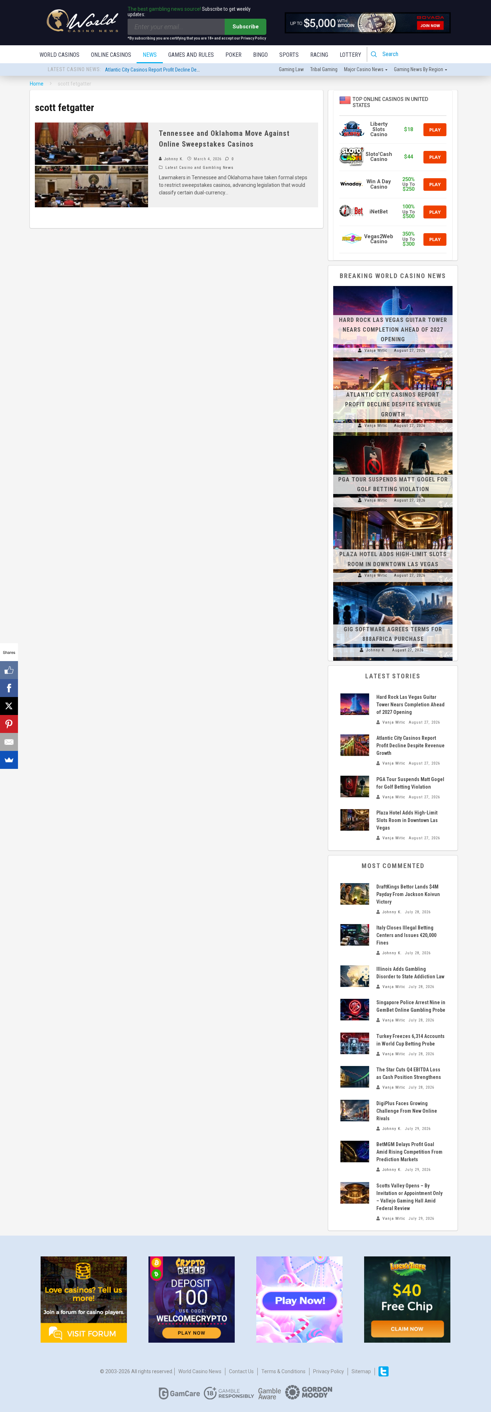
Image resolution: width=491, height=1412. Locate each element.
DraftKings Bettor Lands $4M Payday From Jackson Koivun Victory (408, 894)
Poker (233, 54)
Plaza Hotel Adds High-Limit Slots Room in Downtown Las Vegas (407, 820)
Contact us (241, 1371)
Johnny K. (173, 159)
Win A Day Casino (379, 184)
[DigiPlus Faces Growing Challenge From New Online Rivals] (354, 1110)
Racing (319, 54)
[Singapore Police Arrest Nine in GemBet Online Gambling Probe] (354, 1009)
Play (435, 129)
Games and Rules (191, 54)
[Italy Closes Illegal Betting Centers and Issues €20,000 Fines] (354, 935)
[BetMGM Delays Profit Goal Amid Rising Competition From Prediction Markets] (354, 1151)
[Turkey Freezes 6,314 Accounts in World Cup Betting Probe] (354, 1043)
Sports (289, 54)
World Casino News (199, 1371)
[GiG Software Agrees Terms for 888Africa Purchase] (393, 586)
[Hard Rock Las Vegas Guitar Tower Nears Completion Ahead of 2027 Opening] (393, 286)
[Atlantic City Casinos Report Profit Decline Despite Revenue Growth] (393, 361)
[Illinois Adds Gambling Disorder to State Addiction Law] (354, 976)
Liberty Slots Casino (378, 129)
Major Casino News (364, 69)
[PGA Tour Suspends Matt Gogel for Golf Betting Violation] (393, 436)
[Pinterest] (9, 724)
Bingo (260, 54)
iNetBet (379, 212)
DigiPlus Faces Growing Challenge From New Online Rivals (406, 1110)
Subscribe (246, 26)
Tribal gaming (324, 69)
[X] (9, 706)
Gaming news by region (418, 69)
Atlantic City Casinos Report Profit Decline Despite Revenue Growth (173, 70)
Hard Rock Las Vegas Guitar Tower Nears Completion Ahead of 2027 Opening (393, 330)
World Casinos (59, 54)
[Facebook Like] (9, 670)
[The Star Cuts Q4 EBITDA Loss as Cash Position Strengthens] (354, 1077)
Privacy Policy (328, 1371)
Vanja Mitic (375, 350)
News (150, 54)
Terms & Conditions (283, 1371)
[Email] (9, 742)
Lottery (350, 54)
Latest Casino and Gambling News (199, 167)
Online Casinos (111, 54)
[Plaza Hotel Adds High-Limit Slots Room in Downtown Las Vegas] (393, 511)
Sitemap (361, 1371)
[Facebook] (9, 688)
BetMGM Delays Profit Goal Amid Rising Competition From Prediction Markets (409, 1151)
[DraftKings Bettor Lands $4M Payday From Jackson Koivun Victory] (354, 894)
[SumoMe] (9, 760)
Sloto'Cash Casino (379, 156)
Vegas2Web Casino (378, 239)
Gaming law (291, 69)
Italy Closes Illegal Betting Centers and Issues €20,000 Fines (406, 935)
